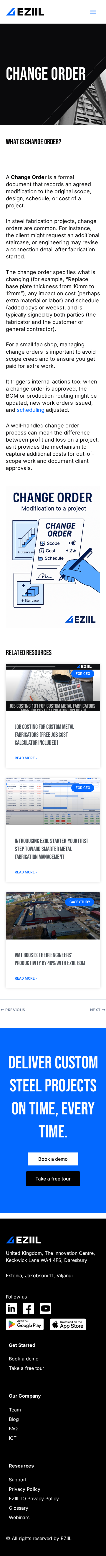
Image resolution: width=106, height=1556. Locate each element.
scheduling (30, 410)
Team (15, 1410)
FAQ (13, 1429)
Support (17, 1480)
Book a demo (24, 1359)
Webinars (19, 1517)
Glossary (18, 1508)
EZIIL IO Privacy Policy (34, 1498)
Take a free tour (26, 1368)
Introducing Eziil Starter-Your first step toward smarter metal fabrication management (51, 849)
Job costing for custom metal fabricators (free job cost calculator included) (44, 735)
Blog (14, 1419)
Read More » (26, 758)
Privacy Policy (24, 1489)
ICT (12, 1438)
